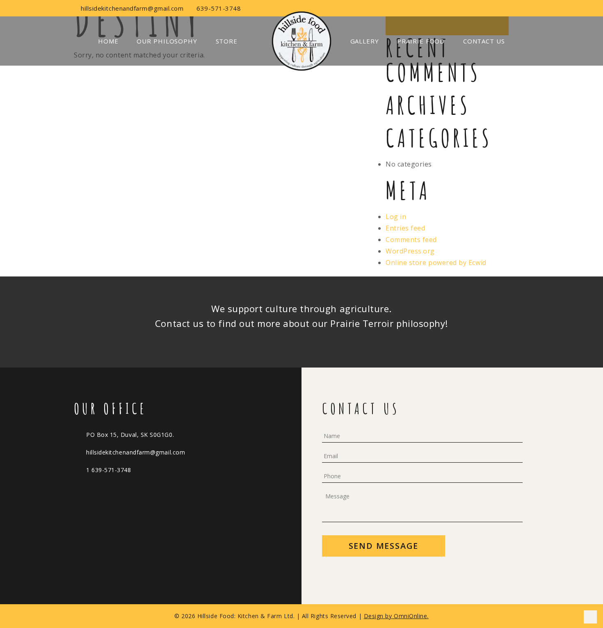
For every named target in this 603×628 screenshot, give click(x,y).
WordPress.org (410, 251)
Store (227, 41)
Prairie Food (421, 41)
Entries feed (405, 228)
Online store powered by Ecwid (436, 262)
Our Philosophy (167, 41)
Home (108, 41)
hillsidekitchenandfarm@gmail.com (131, 8)
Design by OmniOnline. (396, 616)
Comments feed (411, 239)
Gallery (364, 41)
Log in (396, 216)
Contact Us (484, 41)
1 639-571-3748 (108, 470)
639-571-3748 (217, 8)
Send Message (384, 545)
